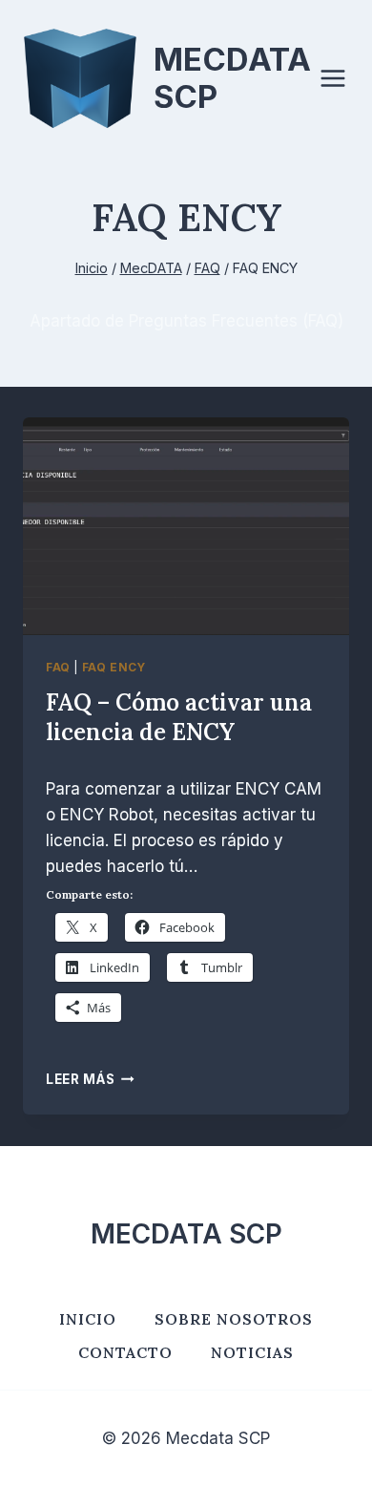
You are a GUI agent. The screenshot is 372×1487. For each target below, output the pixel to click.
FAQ (58, 667)
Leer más (90, 1079)
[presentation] (186, 526)
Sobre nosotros (234, 1318)
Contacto (125, 1352)
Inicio (87, 1318)
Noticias (252, 1352)
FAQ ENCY (114, 667)
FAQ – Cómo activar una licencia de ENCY (179, 717)
